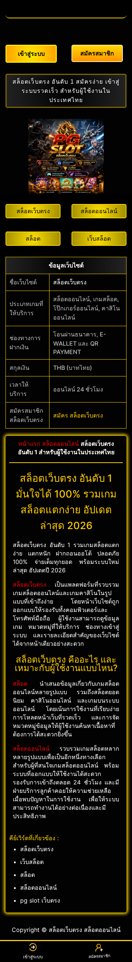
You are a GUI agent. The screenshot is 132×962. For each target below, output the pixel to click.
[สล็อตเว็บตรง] (66, 14)
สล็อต (20, 683)
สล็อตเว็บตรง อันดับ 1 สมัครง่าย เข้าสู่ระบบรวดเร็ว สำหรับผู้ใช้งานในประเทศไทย (66, 91)
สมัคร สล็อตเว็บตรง (78, 415)
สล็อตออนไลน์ (60, 443)
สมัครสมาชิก (99, 957)
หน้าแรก (29, 443)
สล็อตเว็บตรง (70, 282)
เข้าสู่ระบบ (33, 956)
